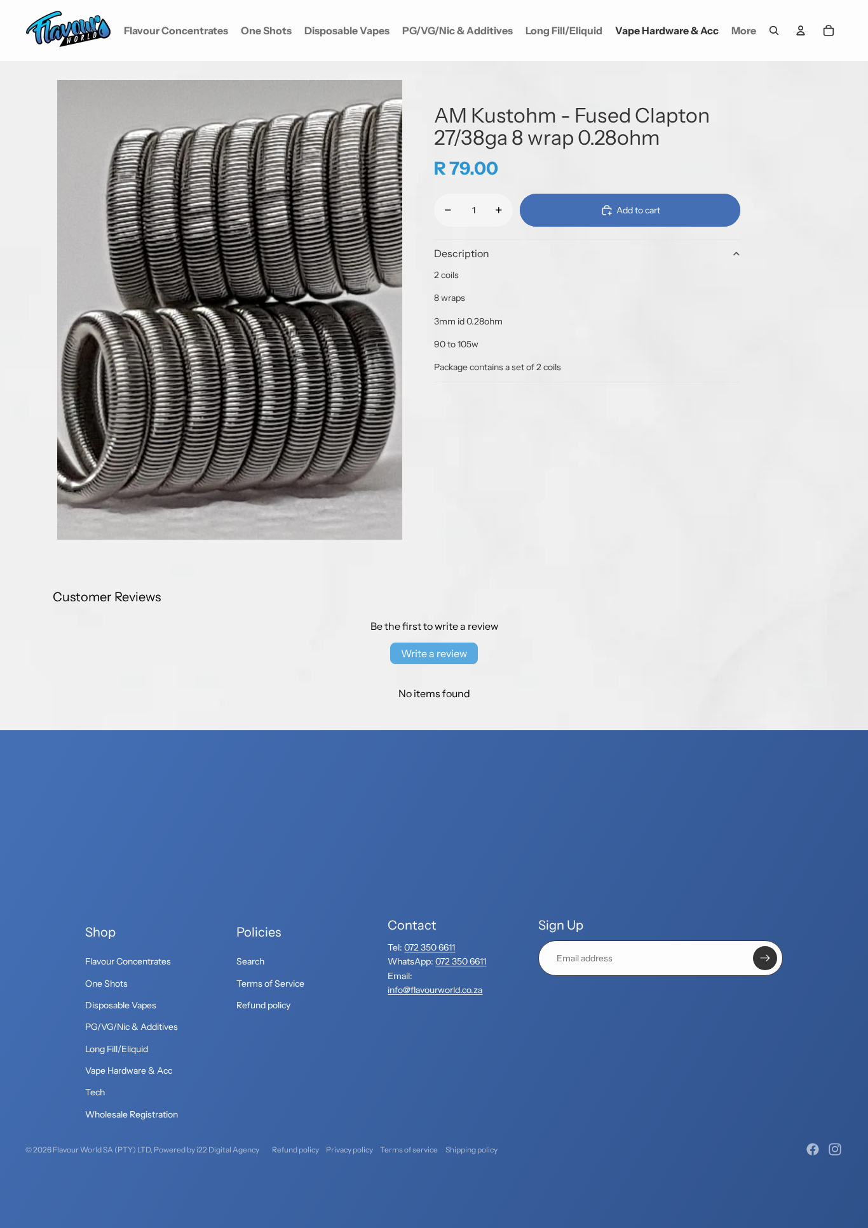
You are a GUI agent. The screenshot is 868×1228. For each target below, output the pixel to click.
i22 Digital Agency (227, 1149)
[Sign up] (765, 958)
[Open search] (774, 30)
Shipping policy (471, 1149)
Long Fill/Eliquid (116, 1049)
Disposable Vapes (120, 1005)
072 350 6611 (429, 947)
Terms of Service (270, 983)
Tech (95, 1092)
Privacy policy (349, 1149)
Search (250, 961)
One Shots (106, 983)
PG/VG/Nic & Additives (131, 1026)
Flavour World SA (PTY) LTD (102, 1149)
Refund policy (263, 1005)
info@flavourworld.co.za (435, 990)
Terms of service (409, 1149)
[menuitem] (743, 30)
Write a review (434, 653)
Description (461, 253)
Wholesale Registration (131, 1114)
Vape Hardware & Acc (128, 1070)
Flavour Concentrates (128, 961)
